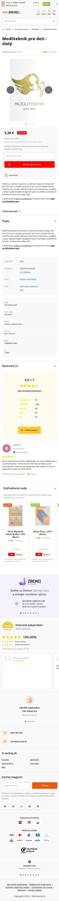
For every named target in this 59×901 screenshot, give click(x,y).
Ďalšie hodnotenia (22, 628)
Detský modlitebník (28, 279)
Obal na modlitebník (23, 198)
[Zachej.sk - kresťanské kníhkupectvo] (11, 12)
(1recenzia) (52, 51)
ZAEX (22, 261)
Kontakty (5, 759)
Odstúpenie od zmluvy (42, 887)
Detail (46, 4)
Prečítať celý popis (10, 211)
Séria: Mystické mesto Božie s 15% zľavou (15, 534)
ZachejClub (34, 759)
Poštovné (21, 890)
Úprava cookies (35, 890)
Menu (54, 14)
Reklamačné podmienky (40, 884)
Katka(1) (17, 445)
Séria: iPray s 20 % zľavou (42, 533)
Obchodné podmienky (17, 884)
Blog (3, 767)
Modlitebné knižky (50, 29)
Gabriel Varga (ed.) (9, 52)
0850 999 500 (16, 733)
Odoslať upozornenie (32, 164)
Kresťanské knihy (21, 29)
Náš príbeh (34, 763)
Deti (21, 290)
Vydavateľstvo (7, 763)
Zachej (8, 29)
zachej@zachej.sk (18, 741)
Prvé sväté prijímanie (29, 286)
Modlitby (35, 29)
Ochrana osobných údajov (17, 887)
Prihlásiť (44, 785)
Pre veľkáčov (25, 272)
